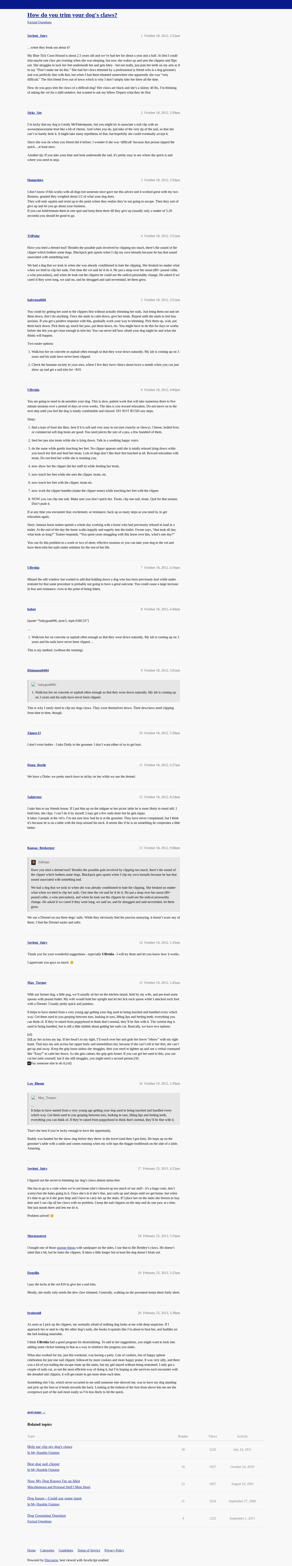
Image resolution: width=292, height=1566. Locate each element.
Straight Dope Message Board (22, 4)
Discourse (51, 1560)
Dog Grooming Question (46, 1515)
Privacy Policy (114, 1550)
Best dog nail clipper (43, 1464)
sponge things (66, 1247)
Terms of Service (88, 1550)
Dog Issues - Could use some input (54, 1498)
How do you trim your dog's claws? (72, 15)
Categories (47, 1550)
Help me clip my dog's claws (49, 1446)
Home (31, 1550)
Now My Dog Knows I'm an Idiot (53, 1481)
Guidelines (66, 1550)
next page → (36, 1412)
